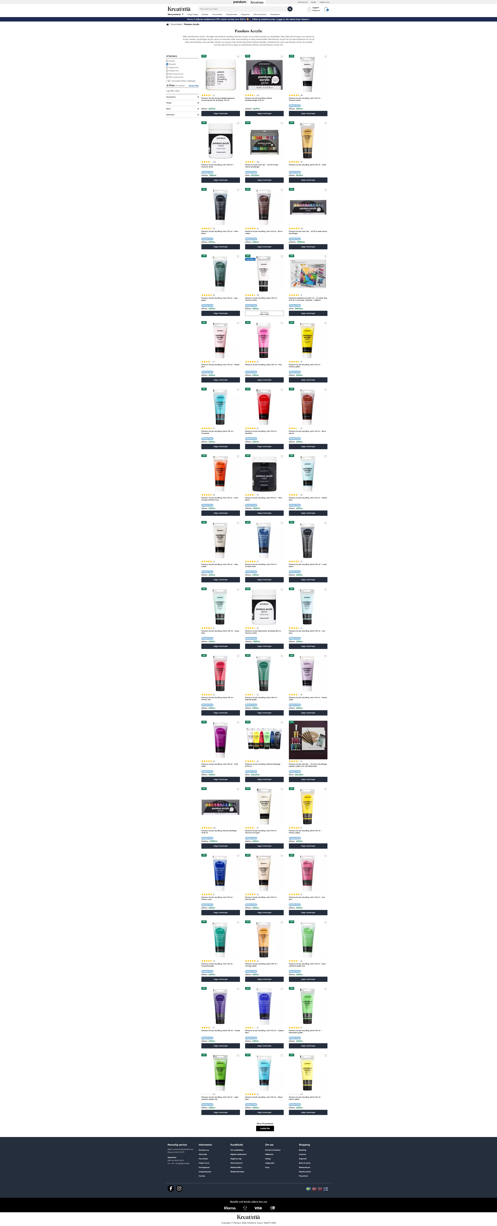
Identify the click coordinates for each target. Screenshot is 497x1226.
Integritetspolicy (205, 1172)
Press (267, 1167)
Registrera (316, 10)
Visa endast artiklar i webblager (183, 81)
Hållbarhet (269, 1154)
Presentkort (303, 1176)
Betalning (302, 1150)
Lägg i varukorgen (221, 113)
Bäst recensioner (176, 74)
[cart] (326, 9)
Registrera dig (236, 1159)
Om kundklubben (237, 1150)
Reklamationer (304, 1167)
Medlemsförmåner (237, 1172)
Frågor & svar (324, 2)
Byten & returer (305, 1163)
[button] (175, 14)
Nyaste (172, 61)
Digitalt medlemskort (239, 1154)
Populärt (172, 64)
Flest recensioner (176, 77)
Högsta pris (174, 71)
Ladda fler (265, 1128)
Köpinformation (305, 1172)
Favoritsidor (203, 1159)
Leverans (302, 1154)
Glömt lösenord (236, 1163)
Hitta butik (203, 1154)
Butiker (313, 2)
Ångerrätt (303, 1159)
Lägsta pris (173, 67)
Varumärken (176, 24)
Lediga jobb (269, 1163)
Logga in (315, 8)
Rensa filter (194, 86)
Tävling (268, 1159)
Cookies (202, 1176)
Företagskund (204, 1167)
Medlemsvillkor (236, 1167)
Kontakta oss (303, 2)
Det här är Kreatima (272, 1150)
